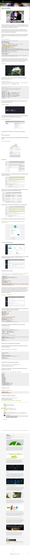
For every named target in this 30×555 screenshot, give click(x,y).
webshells (13, 400)
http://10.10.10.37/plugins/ (5, 104)
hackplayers (11, 541)
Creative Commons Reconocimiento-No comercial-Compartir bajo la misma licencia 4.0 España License (15, 542)
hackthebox (9, 400)
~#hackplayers (8, 1)
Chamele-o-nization (8, 498)
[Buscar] (13, 1)
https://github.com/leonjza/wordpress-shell (16, 257)
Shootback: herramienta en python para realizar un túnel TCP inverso (14, 511)
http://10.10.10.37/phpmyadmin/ (5, 141)
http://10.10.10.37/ (3, 63)
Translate (12, 436)
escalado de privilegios (4, 400)
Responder (5, 406)
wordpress (16, 400)
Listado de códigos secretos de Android (11, 458)
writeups (20, 400)
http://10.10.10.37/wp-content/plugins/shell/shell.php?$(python (16, 273)
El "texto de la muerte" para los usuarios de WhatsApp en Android (14, 445)
